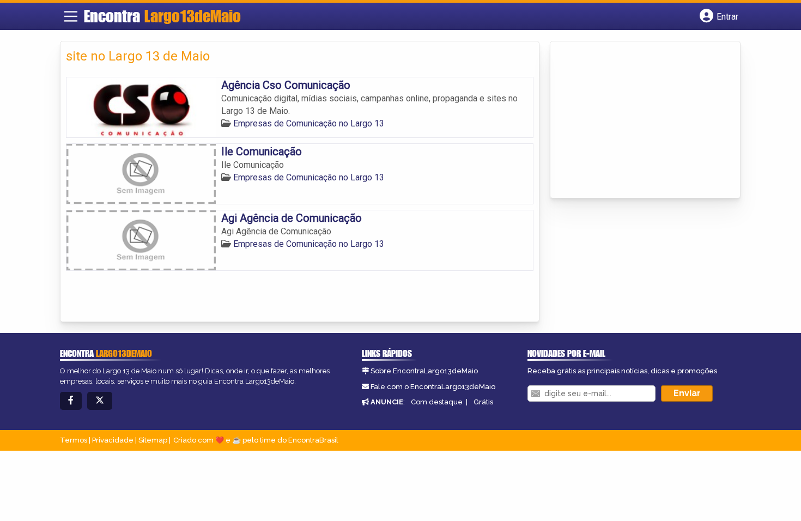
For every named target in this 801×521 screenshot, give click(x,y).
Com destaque (437, 402)
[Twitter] (99, 401)
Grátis (483, 402)
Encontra (162, 16)
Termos (73, 440)
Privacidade (113, 440)
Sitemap (152, 440)
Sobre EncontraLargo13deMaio (424, 371)
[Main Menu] (71, 16)
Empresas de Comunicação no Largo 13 (308, 123)
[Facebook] (71, 401)
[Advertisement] (637, 120)
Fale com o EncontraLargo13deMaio (433, 387)
